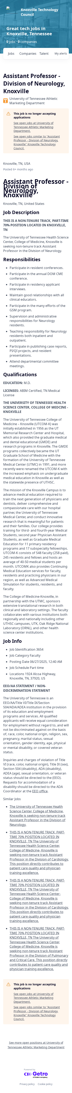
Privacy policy (27, 1084)
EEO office (40, 791)
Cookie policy (45, 1084)
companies (27, 53)
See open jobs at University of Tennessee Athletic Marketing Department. (33, 127)
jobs (11, 53)
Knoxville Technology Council (39, 12)
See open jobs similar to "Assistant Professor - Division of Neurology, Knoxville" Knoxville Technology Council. (37, 142)
